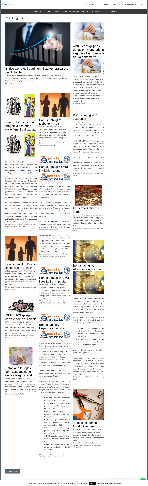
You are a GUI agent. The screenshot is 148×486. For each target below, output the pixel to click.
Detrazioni (100, 377)
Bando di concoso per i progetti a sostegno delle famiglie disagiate (20, 126)
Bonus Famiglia (55, 192)
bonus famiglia (95, 127)
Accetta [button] (92, 483)
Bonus (46, 145)
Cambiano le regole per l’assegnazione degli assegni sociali (19, 371)
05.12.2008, (90, 323)
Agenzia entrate (129, 4)
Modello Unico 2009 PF (56, 222)
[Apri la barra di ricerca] (142, 4)
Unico (75, 447)
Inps (115, 4)
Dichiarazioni (53, 256)
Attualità (90, 4)
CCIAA (57, 11)
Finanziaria (60, 457)
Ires (92, 445)
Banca (49, 11)
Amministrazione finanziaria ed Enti (86, 173)
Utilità (24, 226)
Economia (96, 11)
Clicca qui (117, 483)
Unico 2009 (61, 256)
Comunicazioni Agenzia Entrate (76, 11)
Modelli (31, 335)
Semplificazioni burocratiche (14, 338)
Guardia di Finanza (111, 11)
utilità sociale (27, 170)
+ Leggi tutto (12, 471)
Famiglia (19, 226)
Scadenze (104, 4)
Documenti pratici (19, 335)
